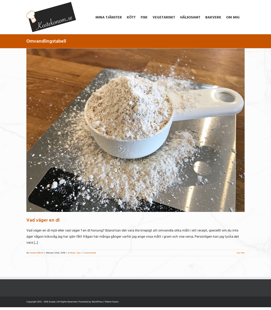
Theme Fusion (111, 302)
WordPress (97, 302)
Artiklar (71, 253)
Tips (78, 253)
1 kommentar (89, 253)
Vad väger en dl (43, 220)
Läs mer (241, 253)
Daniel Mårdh (36, 253)
